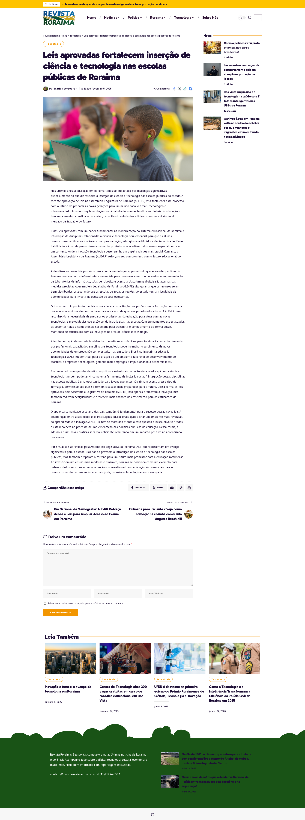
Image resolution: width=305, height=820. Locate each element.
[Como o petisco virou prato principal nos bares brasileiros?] (212, 47)
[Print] (190, 89)
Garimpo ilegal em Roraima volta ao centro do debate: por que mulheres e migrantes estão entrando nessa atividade (241, 127)
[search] (258, 18)
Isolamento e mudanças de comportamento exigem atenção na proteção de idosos (115, 4)
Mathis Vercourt (64, 88)
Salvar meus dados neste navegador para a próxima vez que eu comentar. (85, 603)
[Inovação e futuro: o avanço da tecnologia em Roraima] (70, 658)
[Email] (172, 487)
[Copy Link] (185, 89)
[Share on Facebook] (174, 89)
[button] (258, 4)
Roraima (228, 142)
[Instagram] (249, 17)
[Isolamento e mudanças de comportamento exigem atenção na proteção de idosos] (212, 69)
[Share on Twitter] (179, 89)
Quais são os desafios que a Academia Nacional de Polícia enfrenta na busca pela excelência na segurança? (215, 781)
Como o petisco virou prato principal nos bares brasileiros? (242, 47)
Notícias (228, 57)
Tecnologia (53, 43)
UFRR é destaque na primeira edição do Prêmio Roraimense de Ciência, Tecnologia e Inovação (179, 691)
